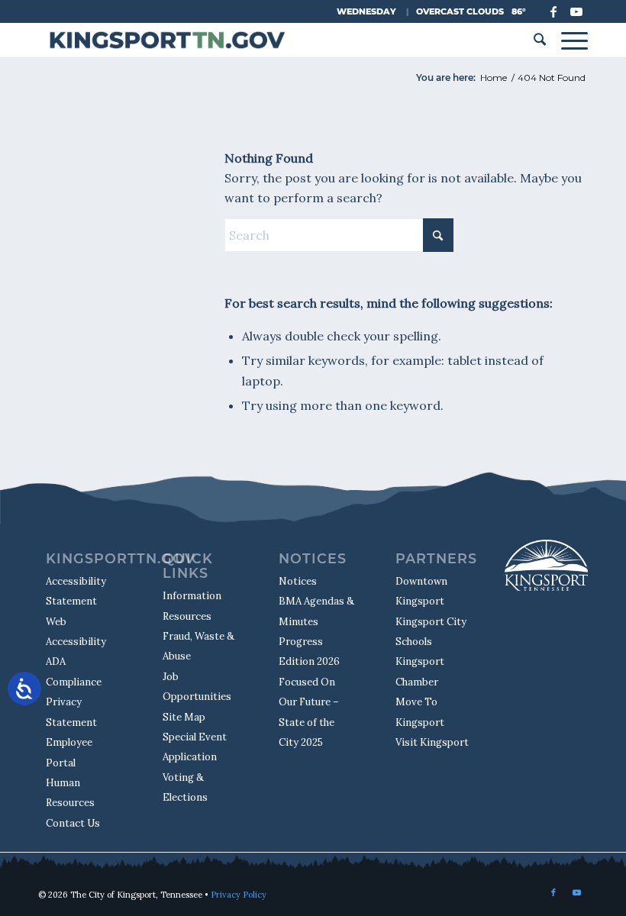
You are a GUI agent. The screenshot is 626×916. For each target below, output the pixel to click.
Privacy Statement (71, 711)
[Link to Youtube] (576, 11)
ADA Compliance (74, 671)
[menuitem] (539, 40)
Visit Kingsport (432, 742)
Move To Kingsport (419, 711)
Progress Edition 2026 (309, 651)
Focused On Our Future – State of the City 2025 (309, 712)
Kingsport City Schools (430, 631)
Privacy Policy (238, 894)
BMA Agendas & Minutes (316, 611)
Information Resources (192, 605)
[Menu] (570, 40)
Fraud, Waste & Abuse (198, 646)
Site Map (184, 717)
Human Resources (70, 792)
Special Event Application (195, 747)
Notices (298, 581)
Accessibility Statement (76, 591)
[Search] (539, 40)
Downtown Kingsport (421, 591)
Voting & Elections (185, 787)
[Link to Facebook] (553, 11)
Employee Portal (69, 752)
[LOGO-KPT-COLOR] (166, 40)
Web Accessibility (76, 631)
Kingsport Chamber (419, 671)
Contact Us (73, 823)
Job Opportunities (197, 686)
